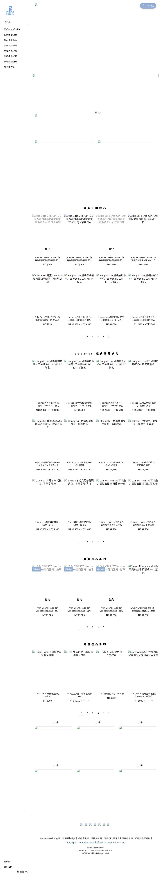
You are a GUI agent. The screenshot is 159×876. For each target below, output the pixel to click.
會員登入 (8, 861)
